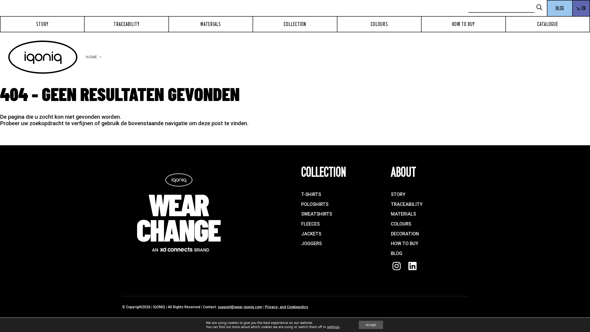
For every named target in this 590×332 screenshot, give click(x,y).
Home (91, 56)
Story (42, 24)
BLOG (560, 8)
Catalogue (547, 24)
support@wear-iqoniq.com (240, 307)
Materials (211, 24)
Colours (379, 24)
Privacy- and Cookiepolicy (286, 307)
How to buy (463, 24)
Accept (371, 325)
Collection (295, 24)
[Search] (541, 7)
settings (333, 327)
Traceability (127, 24)
